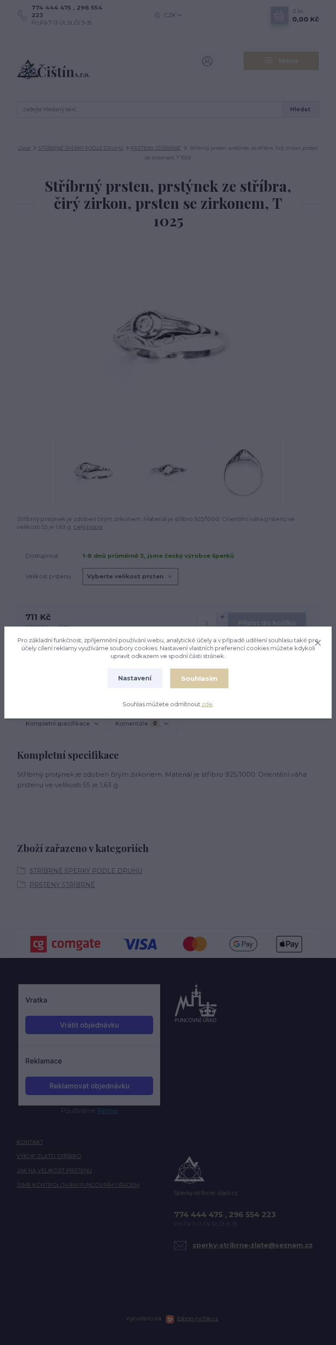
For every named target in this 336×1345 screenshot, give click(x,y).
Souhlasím (199, 678)
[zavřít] (317, 641)
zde (207, 704)
